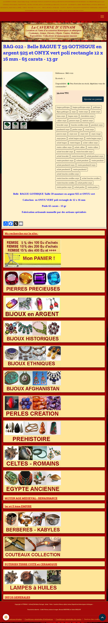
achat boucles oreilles (91, 178)
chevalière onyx (87, 116)
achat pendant (82, 160)
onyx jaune (61, 138)
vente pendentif (79, 169)
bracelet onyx (62, 125)
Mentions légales (14, 619)
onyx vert (84, 134)
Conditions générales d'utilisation (38, 619)
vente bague (75, 143)
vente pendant (97, 160)
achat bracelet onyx (65, 151)
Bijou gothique (63, 111)
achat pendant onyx (95, 156)
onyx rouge (96, 134)
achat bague (62, 143)
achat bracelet (63, 156)
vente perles (92, 187)
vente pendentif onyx (86, 165)
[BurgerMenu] (102, 16)
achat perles (79, 187)
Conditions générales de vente (68, 619)
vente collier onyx (64, 147)
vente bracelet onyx (84, 151)
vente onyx (83, 111)
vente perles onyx (64, 187)
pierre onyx (61, 134)
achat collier (80, 147)
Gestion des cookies (92, 619)
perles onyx (77, 129)
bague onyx (73, 116)
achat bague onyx (76, 138)
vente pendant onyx (65, 160)
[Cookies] (6, 617)
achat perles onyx (84, 183)
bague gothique (63, 107)
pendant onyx (97, 125)
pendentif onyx (63, 129)
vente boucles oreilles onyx (68, 178)
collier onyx (61, 120)
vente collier (93, 147)
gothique (96, 107)
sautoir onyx (87, 120)
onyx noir (73, 134)
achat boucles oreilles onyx (68, 174)
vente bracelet (78, 156)
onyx (74, 111)
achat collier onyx (90, 143)
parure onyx (74, 120)
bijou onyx (61, 116)
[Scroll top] (102, 617)
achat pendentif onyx (66, 165)
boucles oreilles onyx (79, 125)
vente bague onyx (93, 138)
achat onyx (95, 111)
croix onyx (89, 129)
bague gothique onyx (81, 107)
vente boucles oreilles (66, 183)
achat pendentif (63, 169)
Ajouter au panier (93, 99)
